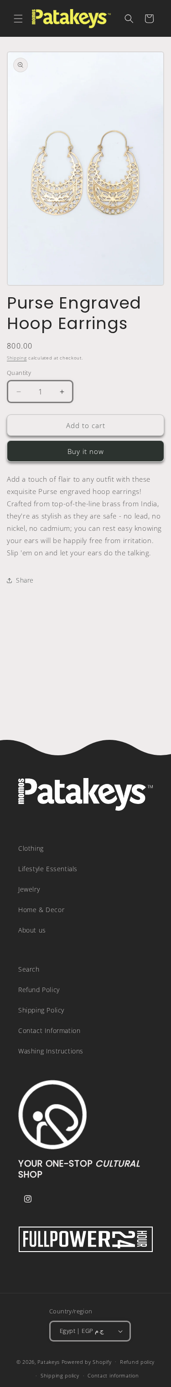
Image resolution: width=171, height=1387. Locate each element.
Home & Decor (41, 909)
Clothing (31, 848)
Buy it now (85, 451)
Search (29, 969)
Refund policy (137, 1361)
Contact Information (49, 1030)
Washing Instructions (50, 1051)
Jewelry (29, 889)
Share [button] (25, 580)
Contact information (113, 1375)
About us (32, 930)
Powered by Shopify (87, 1361)
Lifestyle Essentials (48, 868)
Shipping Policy (41, 1010)
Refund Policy (39, 989)
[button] (18, 19)
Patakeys (49, 1361)
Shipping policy (60, 1375)
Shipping (17, 357)
